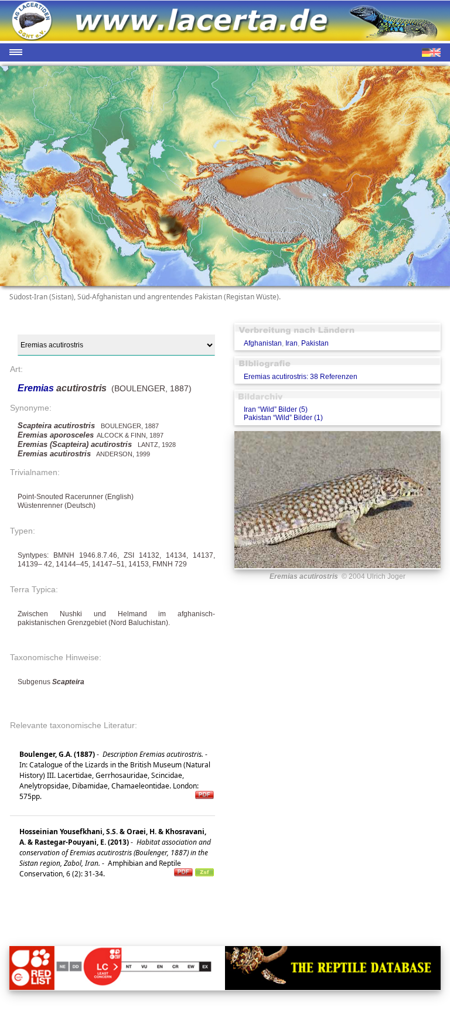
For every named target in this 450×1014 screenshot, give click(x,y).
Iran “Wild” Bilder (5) (276, 409)
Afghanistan (263, 343)
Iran (291, 343)
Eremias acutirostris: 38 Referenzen (300, 377)
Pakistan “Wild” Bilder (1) (283, 418)
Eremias (37, 388)
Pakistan (315, 343)
